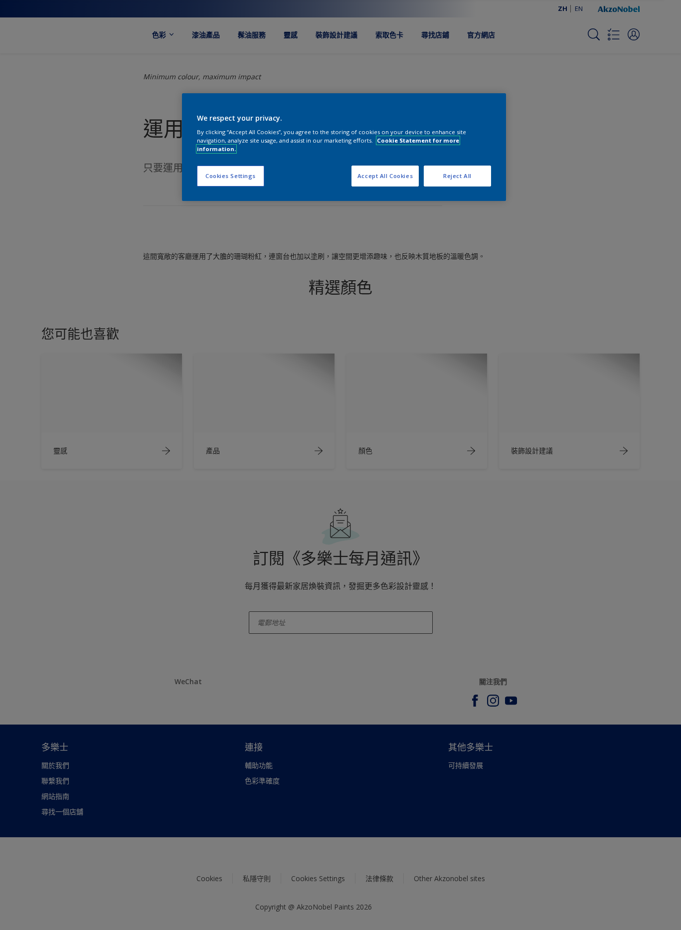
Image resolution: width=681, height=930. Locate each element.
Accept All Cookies (385, 176)
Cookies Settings (230, 176)
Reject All (457, 176)
